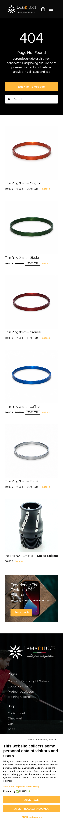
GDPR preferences (31, 817)
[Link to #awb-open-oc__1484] (50, 9)
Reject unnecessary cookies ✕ (43, 739)
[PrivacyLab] (22, 791)
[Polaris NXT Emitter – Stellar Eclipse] (31, 501)
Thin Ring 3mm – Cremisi (23, 332)
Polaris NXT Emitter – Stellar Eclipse (31, 555)
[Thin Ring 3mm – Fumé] (31, 426)
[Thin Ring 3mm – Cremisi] (31, 277)
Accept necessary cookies (31, 808)
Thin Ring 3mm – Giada (22, 257)
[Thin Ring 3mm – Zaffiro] (31, 352)
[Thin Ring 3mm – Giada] (31, 202)
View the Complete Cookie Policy (21, 786)
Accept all (31, 800)
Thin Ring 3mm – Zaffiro (22, 406)
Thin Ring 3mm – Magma (23, 183)
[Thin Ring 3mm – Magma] (31, 128)
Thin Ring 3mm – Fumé (21, 481)
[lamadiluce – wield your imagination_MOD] (21, 6)
